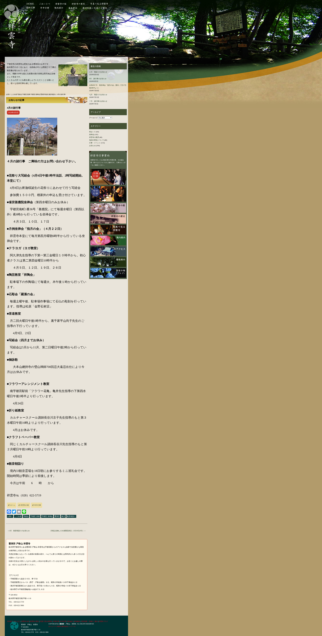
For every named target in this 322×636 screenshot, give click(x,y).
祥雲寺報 (108, 273)
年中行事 (37, 505)
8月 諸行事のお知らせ (97, 79)
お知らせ (92, 146)
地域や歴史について (96, 140)
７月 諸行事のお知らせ (98, 101)
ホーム (12, 505)
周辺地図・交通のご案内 (94, 8)
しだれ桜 (18, 516)
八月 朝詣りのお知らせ (98, 72)
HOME (31, 4)
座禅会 (91, 134)
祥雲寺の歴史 (78, 4)
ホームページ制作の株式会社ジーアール (62, 626)
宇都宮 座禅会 (47, 516)
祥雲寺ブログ (103, 621)
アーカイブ (93, 118)
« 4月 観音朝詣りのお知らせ (19, 531)
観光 (63, 516)
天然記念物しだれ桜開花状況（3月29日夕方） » (67, 531)
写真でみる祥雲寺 (108, 229)
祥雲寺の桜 (61, 4)
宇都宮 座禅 (35, 516)
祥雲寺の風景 (94, 137)
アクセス (108, 251)
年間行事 (45, 8)
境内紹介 (59, 8)
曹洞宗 (57, 516)
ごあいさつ (45, 4)
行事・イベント (95, 143)
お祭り (10, 516)
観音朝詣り (71, 516)
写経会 (26, 516)
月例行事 (31, 8)
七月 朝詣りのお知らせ (98, 95)
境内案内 (108, 240)
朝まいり (92, 132)
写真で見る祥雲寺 (101, 4)
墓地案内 (73, 8)
